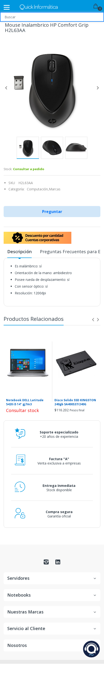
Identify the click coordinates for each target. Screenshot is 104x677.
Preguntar (52, 211)
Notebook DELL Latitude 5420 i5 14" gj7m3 (25, 402)
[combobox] (52, 16)
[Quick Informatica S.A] (39, 7)
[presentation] (93, 319)
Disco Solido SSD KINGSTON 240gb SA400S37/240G (75, 402)
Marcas (54, 189)
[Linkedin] (58, 563)
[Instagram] (46, 563)
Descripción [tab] (19, 251)
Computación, (38, 189)
